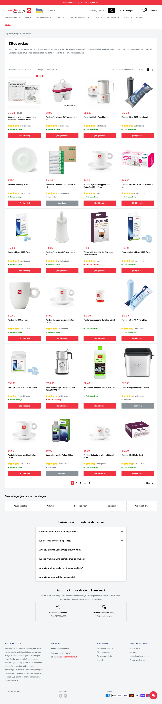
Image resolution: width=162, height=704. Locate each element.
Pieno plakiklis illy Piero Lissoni (96, 117)
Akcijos (8, 25)
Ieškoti (100, 660)
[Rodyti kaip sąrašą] (152, 69)
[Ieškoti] (111, 10)
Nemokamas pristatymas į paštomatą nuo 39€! (81, 2)
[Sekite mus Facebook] (60, 696)
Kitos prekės (26, 34)
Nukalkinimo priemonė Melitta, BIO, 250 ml (99, 388)
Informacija (111, 17)
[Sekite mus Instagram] (65, 696)
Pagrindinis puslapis (12, 34)
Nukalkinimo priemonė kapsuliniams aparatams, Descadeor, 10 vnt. (22, 118)
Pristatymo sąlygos (105, 648)
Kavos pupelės (20, 505)
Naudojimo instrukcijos (139, 656)
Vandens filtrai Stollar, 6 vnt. (132, 455)
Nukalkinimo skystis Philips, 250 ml (59, 455)
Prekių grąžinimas (137, 660)
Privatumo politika (104, 656)
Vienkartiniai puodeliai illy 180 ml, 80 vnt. (99, 320)
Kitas (148, 483)
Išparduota (62, 203)
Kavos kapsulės (42, 17)
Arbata (59, 17)
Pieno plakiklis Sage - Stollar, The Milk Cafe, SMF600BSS (60, 388)
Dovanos (139, 17)
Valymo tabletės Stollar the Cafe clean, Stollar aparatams (98, 253)
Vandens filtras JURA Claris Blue (134, 320)
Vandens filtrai (141, 505)
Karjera (133, 652)
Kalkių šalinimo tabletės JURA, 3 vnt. (136, 252)
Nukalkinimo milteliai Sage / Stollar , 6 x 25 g (61, 186)
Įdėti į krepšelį (24, 135)
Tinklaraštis (135, 648)
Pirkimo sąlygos (103, 652)
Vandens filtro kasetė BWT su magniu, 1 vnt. (61, 118)
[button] (14, 126)
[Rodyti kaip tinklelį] (148, 69)
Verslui (126, 17)
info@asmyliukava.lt (68, 657)
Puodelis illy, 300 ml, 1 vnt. (18, 320)
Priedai (96, 17)
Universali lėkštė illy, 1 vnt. (18, 185)
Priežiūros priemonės (77, 17)
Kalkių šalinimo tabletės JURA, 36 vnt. (22, 387)
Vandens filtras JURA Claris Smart (135, 117)
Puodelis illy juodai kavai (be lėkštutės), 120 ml (23, 456)
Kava (27, 17)
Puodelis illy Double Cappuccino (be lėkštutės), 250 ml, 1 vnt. (98, 186)
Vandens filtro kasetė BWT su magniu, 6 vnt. (137, 186)
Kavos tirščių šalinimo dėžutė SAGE (135, 387)
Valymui (50, 505)
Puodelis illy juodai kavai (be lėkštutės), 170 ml (61, 321)
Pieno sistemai (111, 505)
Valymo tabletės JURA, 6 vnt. (19, 252)
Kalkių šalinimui (81, 505)
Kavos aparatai (11, 17)
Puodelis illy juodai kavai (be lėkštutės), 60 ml (99, 456)
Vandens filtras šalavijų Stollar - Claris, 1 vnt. (61, 253)
